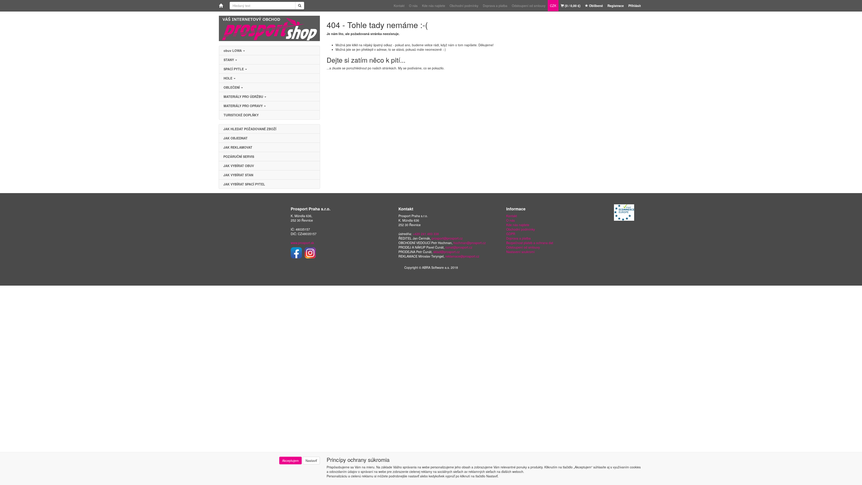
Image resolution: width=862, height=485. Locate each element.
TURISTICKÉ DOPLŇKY (241, 115)
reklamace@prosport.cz (462, 256)
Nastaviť (311, 460)
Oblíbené (595, 5)
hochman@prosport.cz (469, 242)
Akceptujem (290, 460)
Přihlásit (634, 5)
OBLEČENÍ (232, 87)
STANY (229, 59)
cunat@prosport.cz (458, 247)
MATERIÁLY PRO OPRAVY (244, 106)
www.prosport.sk (302, 242)
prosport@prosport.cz (447, 238)
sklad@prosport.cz (446, 251)
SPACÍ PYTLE (234, 69)
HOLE (228, 78)
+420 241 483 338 (426, 233)
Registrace (615, 5)
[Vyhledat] (299, 5)
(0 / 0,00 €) (572, 5)
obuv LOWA (233, 50)
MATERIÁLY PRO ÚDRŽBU (244, 96)
